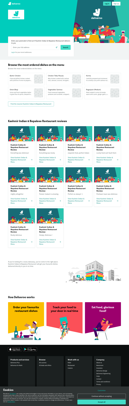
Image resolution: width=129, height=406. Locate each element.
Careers (70, 368)
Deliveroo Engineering (103, 373)
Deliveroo (14, 3)
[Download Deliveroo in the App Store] (15, 349)
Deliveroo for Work (16, 365)
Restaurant (71, 365)
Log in (13, 52)
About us (99, 363)
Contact (98, 379)
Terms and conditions (103, 382)
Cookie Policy (11, 401)
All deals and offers (45, 365)
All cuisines (42, 363)
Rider (69, 363)
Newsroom (99, 365)
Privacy (98, 384)
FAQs (98, 376)
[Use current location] (56, 47)
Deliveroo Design (101, 371)
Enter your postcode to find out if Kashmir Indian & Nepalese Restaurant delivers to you (40, 42)
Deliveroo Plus (15, 363)
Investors (99, 368)
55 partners (13, 393)
